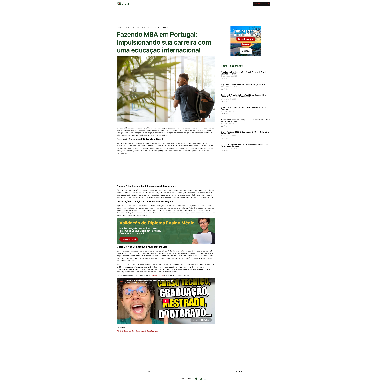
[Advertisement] (166, 170)
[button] (196, 378)
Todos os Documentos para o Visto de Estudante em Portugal (243, 108)
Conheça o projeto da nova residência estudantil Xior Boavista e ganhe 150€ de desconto (244, 96)
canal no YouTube (157, 276)
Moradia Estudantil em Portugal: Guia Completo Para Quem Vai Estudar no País (245, 120)
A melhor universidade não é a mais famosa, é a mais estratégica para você (243, 73)
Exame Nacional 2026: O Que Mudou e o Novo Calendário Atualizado (245, 133)
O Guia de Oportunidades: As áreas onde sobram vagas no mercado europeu (244, 145)
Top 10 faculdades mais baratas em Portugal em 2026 (243, 84)
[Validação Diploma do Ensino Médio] (166, 243)
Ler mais (224, 78)
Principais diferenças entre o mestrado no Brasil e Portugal (137, 331)
